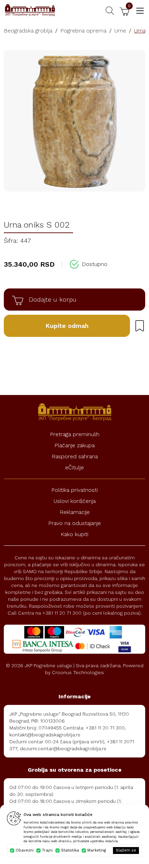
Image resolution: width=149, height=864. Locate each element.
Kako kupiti (74, 534)
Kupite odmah (67, 325)
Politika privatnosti (74, 490)
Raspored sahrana (75, 456)
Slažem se (126, 850)
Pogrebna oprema (83, 30)
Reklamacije (75, 512)
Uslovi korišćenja (75, 501)
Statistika (70, 850)
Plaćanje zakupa (74, 445)
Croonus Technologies (78, 672)
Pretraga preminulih (74, 434)
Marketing (96, 850)
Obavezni (25, 850)
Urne (120, 30)
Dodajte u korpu (53, 299)
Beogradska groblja (28, 30)
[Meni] (140, 11)
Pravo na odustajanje (74, 523)
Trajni (47, 850)
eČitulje (74, 467)
